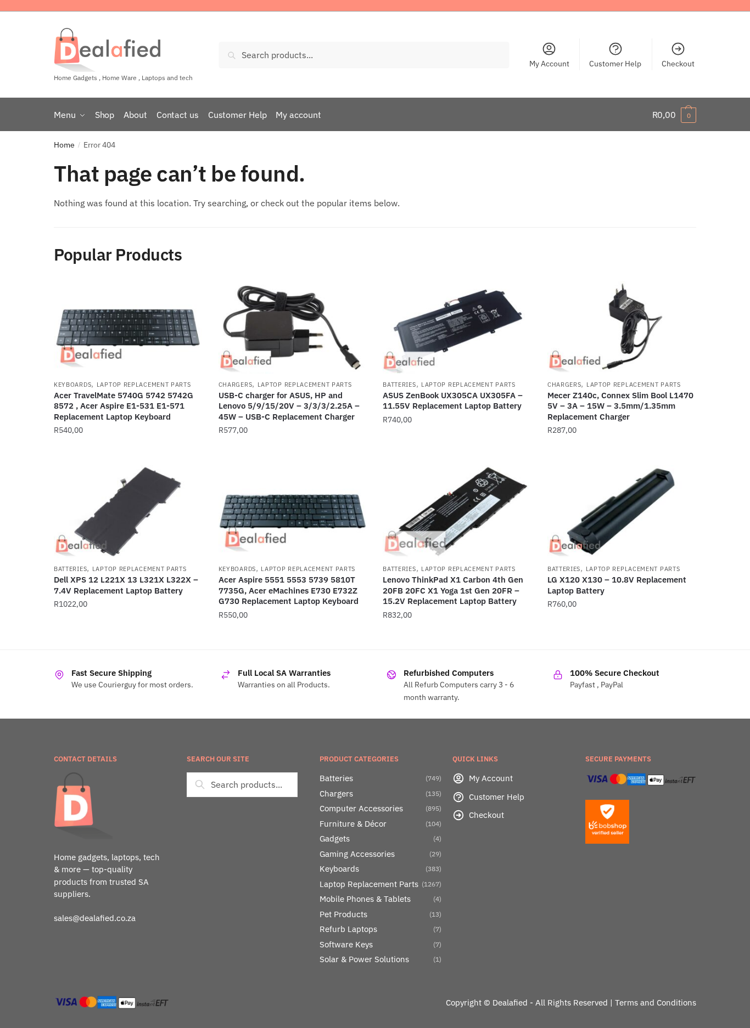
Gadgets (335, 838)
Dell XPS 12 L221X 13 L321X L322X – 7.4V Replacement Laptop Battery (126, 585)
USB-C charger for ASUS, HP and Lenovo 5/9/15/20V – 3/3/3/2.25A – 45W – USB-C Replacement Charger (289, 406)
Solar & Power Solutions (364, 959)
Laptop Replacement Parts (144, 384)
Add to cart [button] (128, 452)
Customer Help (615, 64)
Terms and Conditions (655, 1002)
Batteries (399, 384)
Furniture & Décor (353, 823)
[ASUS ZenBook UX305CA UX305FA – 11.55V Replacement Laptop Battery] (457, 327)
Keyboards (72, 384)
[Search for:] (242, 784)
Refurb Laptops (348, 929)
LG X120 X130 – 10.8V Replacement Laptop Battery (616, 585)
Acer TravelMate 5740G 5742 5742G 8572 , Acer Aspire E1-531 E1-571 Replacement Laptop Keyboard (123, 406)
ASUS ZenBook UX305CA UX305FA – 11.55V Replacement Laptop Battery (453, 400)
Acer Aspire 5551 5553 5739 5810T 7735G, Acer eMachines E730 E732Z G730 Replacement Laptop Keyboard (289, 590)
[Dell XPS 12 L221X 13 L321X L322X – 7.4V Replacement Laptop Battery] (128, 511)
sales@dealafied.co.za (95, 918)
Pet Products (343, 914)
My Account (549, 64)
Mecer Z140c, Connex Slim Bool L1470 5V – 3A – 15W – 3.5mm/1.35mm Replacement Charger (620, 406)
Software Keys (346, 944)
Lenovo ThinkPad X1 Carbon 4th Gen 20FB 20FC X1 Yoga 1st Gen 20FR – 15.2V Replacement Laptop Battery (453, 590)
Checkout (678, 64)
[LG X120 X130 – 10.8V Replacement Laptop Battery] (621, 511)
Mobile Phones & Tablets (365, 899)
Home (64, 145)
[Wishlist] (185, 297)
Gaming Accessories (357, 854)
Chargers (236, 384)
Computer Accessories (361, 808)
